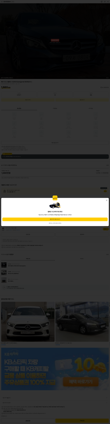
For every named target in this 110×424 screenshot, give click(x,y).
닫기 (107, 200)
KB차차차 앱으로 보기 (55, 219)
